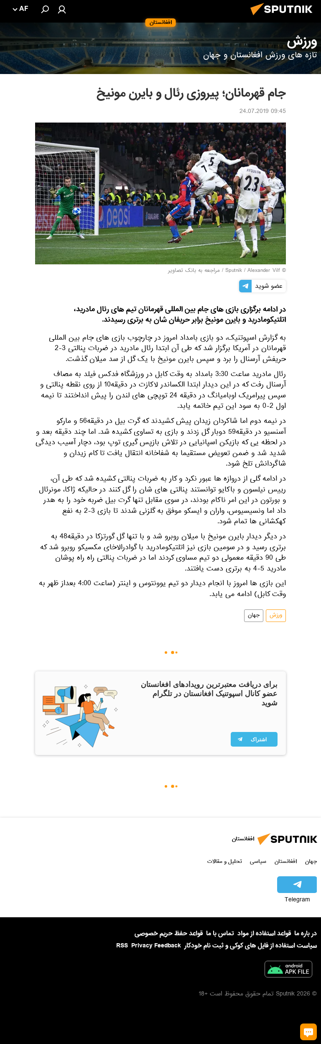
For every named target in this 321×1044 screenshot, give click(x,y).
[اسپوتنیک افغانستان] (284, 17)
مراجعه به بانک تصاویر (194, 271)
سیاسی (258, 861)
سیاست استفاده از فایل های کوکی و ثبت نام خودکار (250, 946)
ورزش (276, 616)
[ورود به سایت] (62, 9)
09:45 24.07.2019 (262, 112)
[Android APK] (288, 971)
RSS (122, 946)
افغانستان (286, 861)
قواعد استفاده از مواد (264, 933)
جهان (254, 616)
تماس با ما (220, 934)
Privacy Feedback (156, 946)
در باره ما (305, 933)
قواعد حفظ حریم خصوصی (169, 933)
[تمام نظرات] (308, 1032)
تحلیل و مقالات (224, 861)
